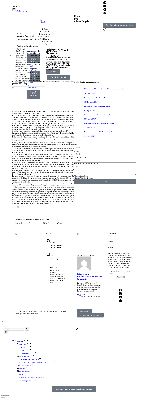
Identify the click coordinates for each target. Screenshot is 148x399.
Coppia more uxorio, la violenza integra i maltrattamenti (101, 115)
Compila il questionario (59, 77)
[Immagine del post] (78, 90)
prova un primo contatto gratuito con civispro (74, 389)
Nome (76, 145)
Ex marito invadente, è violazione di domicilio (98, 132)
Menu (14, 341)
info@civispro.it (21, 11)
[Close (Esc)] (2, 395)
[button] (22, 223)
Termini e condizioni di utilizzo (90, 315)
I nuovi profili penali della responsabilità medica (99, 123)
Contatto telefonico (80, 157)
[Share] (4, 395)
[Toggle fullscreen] (6, 395)
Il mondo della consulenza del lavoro (33, 94)
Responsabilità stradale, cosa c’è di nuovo (97, 106)
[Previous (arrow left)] (2, 397)
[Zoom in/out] (8, 395)
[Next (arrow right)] (4, 397)
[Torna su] (2, 323)
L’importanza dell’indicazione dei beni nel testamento (89, 276)
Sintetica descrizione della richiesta (86, 163)
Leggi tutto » (81, 295)
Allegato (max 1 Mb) (81, 176)
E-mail (76, 151)
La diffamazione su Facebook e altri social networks (100, 98)
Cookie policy (84, 311)
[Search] (6, 332)
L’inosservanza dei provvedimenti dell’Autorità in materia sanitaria (105, 89)
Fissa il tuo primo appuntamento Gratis (119, 25)
